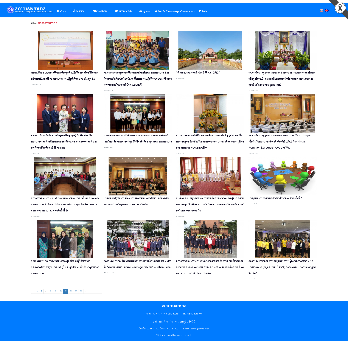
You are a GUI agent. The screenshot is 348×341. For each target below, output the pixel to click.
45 (76, 291)
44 (71, 291)
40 (51, 291)
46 (81, 291)
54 (90, 291)
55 (95, 291)
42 (61, 291)
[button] (79, 11)
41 (56, 291)
